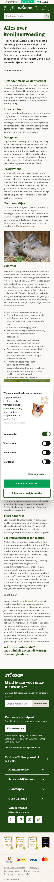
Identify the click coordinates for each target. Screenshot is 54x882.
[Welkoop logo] (25, 7)
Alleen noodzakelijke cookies (27, 493)
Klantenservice (15, 728)
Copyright (34, 867)
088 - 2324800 (12, 741)
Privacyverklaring (31, 870)
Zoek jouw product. (15, 16)
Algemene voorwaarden (14, 867)
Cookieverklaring (11, 870)
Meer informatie (36, 474)
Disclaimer (8, 873)
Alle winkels (23, 873)
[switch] (46, 443)
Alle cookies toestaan (27, 483)
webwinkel (27, 601)
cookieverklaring (12, 408)
